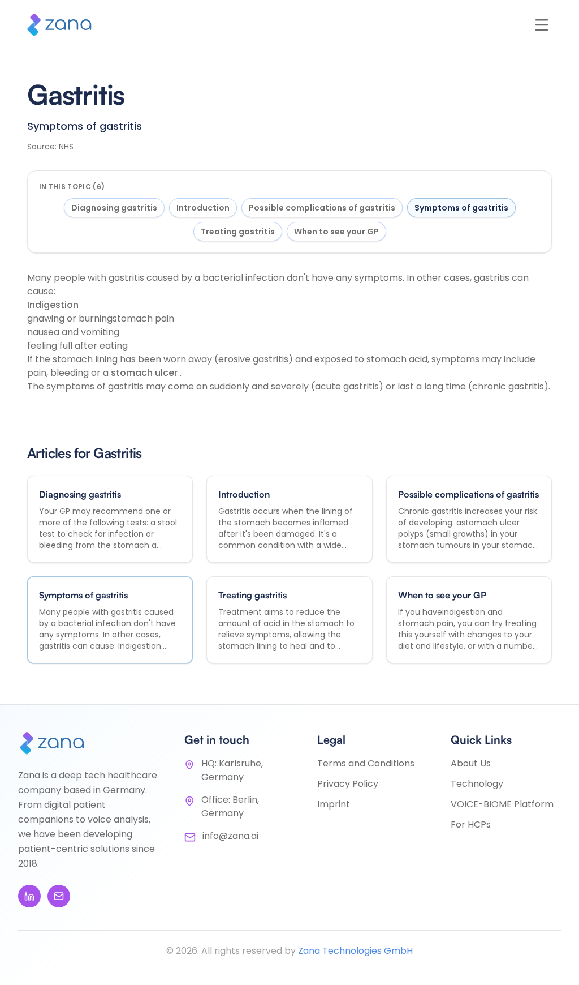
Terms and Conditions (365, 763)
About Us (471, 763)
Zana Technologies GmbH (355, 950)
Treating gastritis (238, 231)
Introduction (203, 207)
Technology (477, 783)
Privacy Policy (347, 783)
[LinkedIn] (29, 896)
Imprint (333, 804)
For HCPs (471, 824)
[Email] (58, 896)
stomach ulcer (145, 372)
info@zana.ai (230, 835)
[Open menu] (542, 25)
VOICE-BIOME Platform (502, 804)
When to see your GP (336, 231)
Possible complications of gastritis (322, 207)
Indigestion (53, 304)
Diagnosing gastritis (114, 207)
